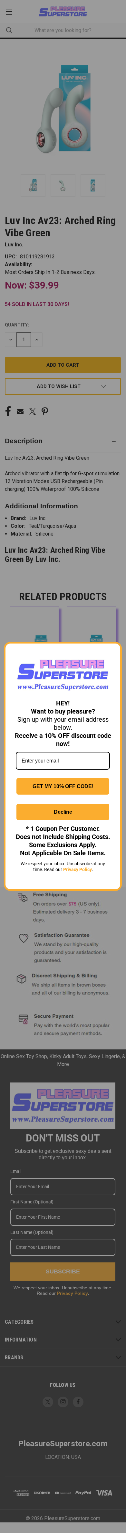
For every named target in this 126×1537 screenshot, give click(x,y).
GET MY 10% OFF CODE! (63, 786)
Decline (63, 812)
